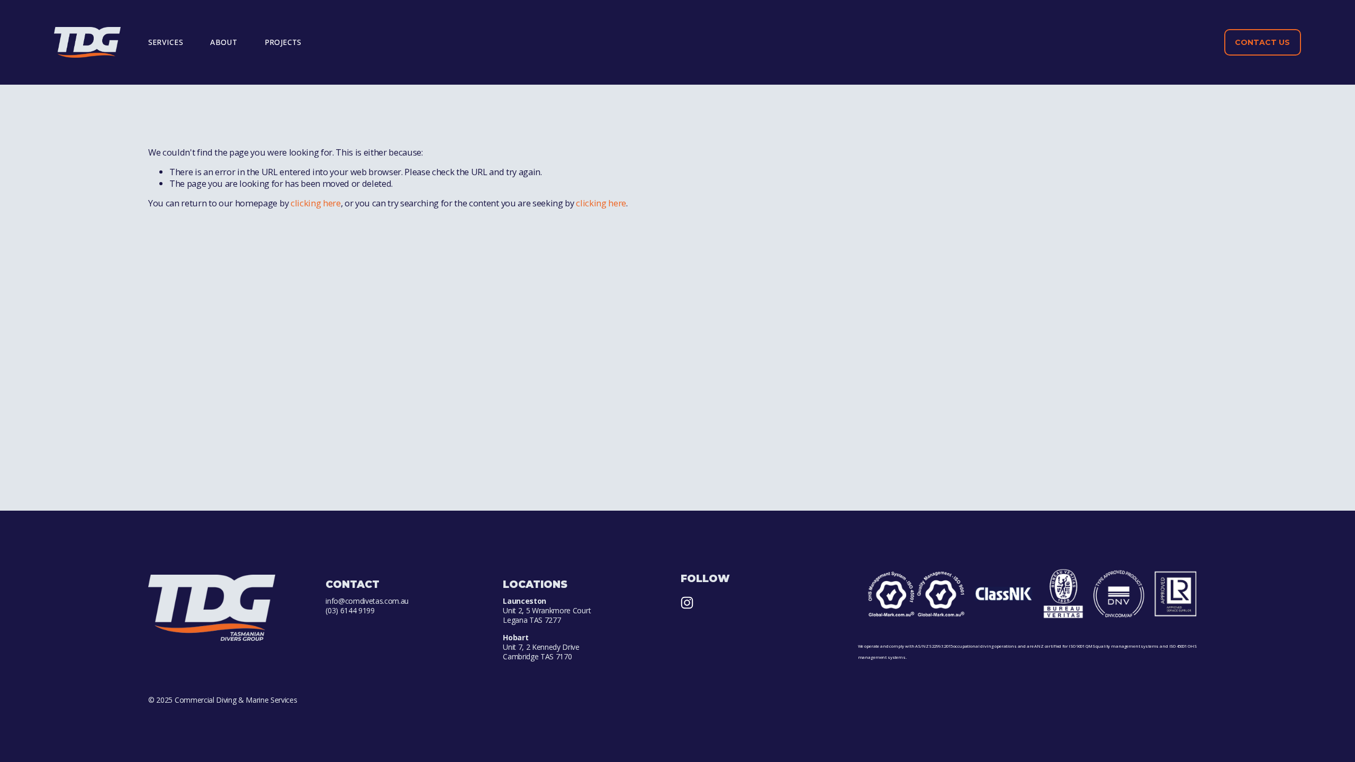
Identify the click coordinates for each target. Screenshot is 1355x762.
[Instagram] (687, 602)
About (223, 42)
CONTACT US (1262, 42)
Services (165, 42)
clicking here (316, 203)
